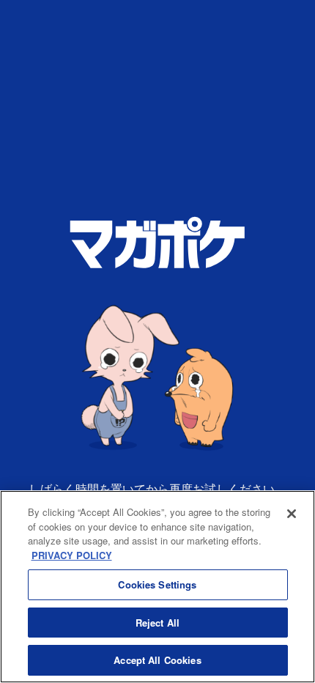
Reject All (157, 623)
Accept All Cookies (157, 660)
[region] (157, 586)
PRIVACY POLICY (72, 555)
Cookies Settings (157, 584)
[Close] (291, 514)
